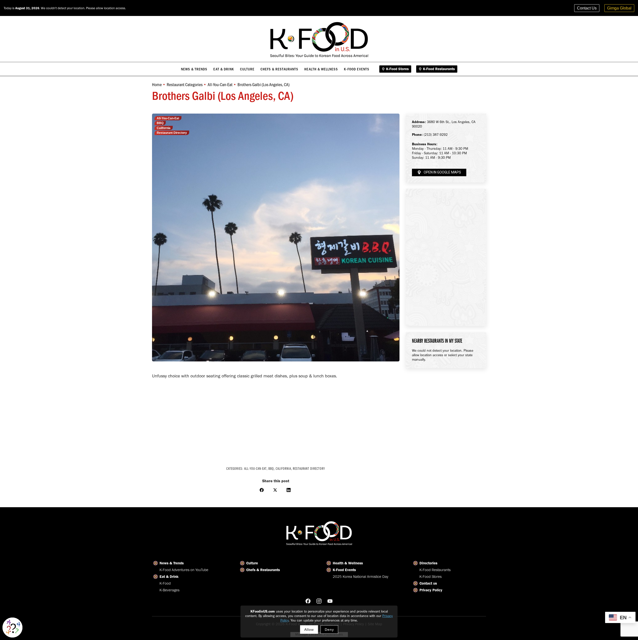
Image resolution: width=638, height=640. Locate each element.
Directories (428, 563)
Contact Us (587, 8)
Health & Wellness (348, 563)
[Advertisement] (275, 419)
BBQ (160, 123)
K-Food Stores (430, 576)
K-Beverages (169, 590)
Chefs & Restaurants (263, 570)
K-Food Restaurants (435, 570)
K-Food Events (344, 570)
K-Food (165, 583)
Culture (252, 563)
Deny (329, 630)
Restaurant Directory (172, 133)
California (163, 128)
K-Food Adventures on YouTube (184, 570)
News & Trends (172, 563)
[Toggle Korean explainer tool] (12, 628)
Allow (309, 630)
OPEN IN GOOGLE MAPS (442, 172)
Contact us (428, 583)
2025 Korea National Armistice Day (360, 576)
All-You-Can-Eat (168, 118)
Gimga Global (619, 8)
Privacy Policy (430, 590)
